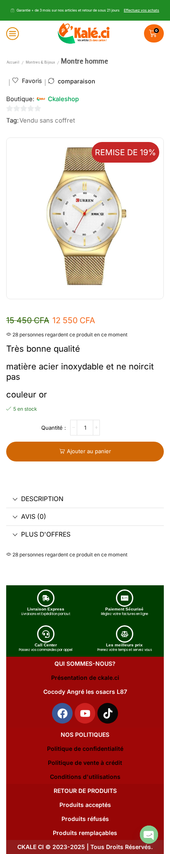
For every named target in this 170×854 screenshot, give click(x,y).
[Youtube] (85, 713)
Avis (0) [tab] (33, 516)
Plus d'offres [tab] (46, 534)
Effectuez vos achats (141, 10)
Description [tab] (42, 499)
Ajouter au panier (89, 451)
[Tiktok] (107, 713)
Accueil (13, 62)
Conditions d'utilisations (85, 776)
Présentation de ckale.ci (85, 677)
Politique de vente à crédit (85, 762)
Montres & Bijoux (40, 62)
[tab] (85, 499)
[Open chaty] (149, 835)
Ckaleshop (63, 99)
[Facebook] (62, 713)
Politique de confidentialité (85, 748)
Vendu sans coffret (47, 120)
